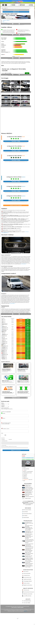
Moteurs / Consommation (28, 471)
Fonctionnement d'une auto (29, 591)
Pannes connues (27, 583)
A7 (2, 319)
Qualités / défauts (6, 20)
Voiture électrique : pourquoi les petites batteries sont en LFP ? (23, 392)
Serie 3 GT (4, 329)
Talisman (4, 348)
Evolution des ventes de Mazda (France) (29, 490)
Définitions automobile (28, 593)
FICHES (13, 5)
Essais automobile (27, 573)
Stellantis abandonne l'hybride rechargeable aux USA (23, 369)
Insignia (3, 343)
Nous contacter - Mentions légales (17, 607)
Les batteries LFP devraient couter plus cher (29, 523)
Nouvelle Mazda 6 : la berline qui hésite (29, 492)
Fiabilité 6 (25, 475)
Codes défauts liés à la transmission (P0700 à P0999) (7, 392)
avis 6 (24, 470)
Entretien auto (26, 590)
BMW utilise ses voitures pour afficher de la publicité (29, 553)
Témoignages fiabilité (28, 581)
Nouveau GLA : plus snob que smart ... (28, 556)
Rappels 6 (25, 476)
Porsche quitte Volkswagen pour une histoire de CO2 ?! (29, 531)
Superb (3, 350)
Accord (3, 335)
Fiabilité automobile (27, 579)
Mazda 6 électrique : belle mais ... (28, 495)
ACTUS (31, 5)
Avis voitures (26, 571)
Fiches (3, 8)
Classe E (3, 338)
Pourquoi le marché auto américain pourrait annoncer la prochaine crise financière (29, 536)
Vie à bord (25, 474)
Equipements (25, 478)
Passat (3, 357)
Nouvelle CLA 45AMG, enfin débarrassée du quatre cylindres (29, 559)
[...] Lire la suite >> (24, 263)
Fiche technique (26, 468)
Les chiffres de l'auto (27, 595)
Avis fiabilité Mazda (27, 600)
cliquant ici (25, 611)
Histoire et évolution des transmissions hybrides (6, 369)
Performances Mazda (27, 509)
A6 (2, 321)
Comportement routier (27, 472)
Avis (3, 21)
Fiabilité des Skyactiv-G (29, 496)
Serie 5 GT (4, 327)
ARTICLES (22, 5)
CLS (3, 340)
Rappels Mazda (28, 498)
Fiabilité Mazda (26, 517)
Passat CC (4, 354)
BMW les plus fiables (5, 380)
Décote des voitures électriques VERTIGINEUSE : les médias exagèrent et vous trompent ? (29, 527)
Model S (3, 353)
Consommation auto (27, 577)
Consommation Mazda (27, 513)
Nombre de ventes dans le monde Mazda (29, 488)
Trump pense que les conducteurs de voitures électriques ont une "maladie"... (29, 550)
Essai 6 (24, 467)
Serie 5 (3, 326)
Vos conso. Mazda (27, 602)
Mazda (5, 8)
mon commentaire (16, 450)
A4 (2, 322)
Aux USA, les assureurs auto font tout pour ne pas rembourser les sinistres (29, 541)
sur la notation (16, 56)
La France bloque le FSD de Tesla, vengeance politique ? (29, 562)
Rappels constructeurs (28, 585)
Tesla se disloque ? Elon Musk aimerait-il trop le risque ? (29, 565)
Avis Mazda (25, 515)
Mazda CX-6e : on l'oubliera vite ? (28, 485)
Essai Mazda (25, 511)
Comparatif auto (27, 575)
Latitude (3, 347)
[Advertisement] (16, 114)
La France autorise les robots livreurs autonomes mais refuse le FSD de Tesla (29, 545)
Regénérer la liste (16, 397)
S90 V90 (3, 358)
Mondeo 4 (4, 334)
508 (2, 344)
